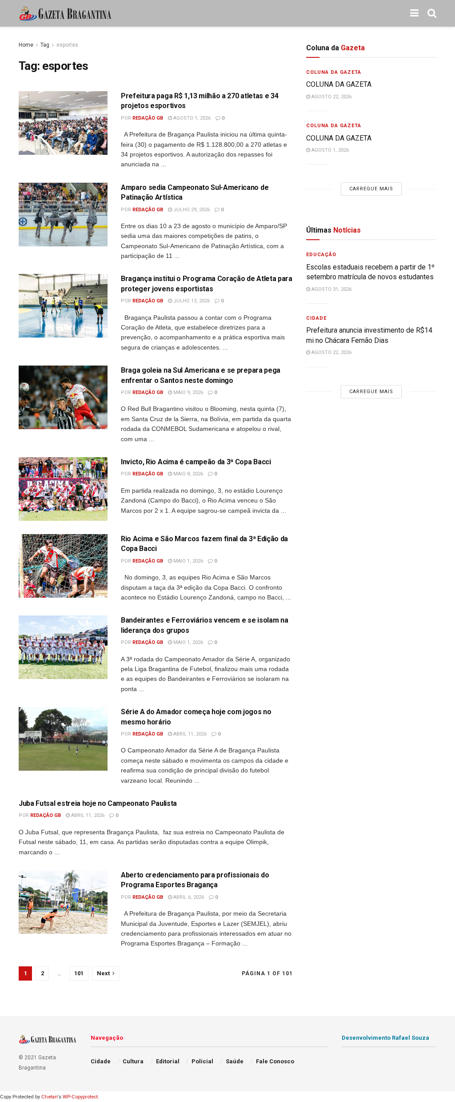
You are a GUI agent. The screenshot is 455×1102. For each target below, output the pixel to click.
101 (79, 973)
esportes (67, 45)
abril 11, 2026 (189, 734)
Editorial (168, 1061)
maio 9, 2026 (187, 392)
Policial (202, 1061)
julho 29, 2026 (191, 210)
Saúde (234, 1061)
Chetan (49, 1097)
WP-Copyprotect (80, 1097)
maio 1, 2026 (187, 561)
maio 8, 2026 (187, 474)
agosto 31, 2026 (330, 289)
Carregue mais (371, 189)
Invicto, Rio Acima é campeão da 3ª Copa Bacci (196, 462)
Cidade (316, 318)
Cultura (133, 1061)
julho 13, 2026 (191, 301)
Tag (44, 45)
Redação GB (147, 118)
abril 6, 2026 (188, 897)
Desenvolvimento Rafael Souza (385, 1037)
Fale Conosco (275, 1061)
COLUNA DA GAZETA (338, 84)
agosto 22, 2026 (330, 97)
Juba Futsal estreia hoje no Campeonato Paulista (98, 803)
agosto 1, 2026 (191, 118)
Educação (321, 254)
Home (26, 45)
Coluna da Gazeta (333, 72)
